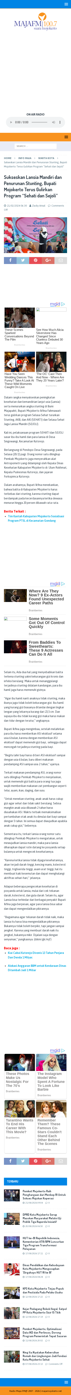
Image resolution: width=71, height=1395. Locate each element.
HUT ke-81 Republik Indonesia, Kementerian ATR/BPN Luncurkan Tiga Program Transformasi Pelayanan (43, 1243)
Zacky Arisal (38, 205)
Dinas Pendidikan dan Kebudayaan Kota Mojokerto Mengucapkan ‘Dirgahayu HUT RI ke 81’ (43, 1268)
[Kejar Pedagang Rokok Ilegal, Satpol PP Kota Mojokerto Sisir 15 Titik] (12, 1313)
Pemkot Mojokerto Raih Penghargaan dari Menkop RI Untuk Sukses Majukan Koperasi (44, 1194)
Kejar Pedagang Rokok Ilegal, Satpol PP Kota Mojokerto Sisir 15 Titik (45, 1310)
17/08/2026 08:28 (34, 1277)
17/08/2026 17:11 (34, 1253)
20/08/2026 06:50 (34, 1226)
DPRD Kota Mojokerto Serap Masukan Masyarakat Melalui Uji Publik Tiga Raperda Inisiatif (42, 1218)
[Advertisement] (35, 72)
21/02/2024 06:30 (17, 205)
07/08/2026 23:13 (34, 1364)
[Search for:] (35, 146)
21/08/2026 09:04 (34, 1203)
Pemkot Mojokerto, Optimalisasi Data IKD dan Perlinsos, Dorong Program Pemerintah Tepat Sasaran (45, 1332)
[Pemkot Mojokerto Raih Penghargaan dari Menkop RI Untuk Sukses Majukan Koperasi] (12, 1195)
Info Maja (24, 158)
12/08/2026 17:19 (34, 1317)
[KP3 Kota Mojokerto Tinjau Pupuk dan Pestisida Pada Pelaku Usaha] (12, 1293)
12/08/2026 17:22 (34, 1297)
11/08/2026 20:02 (34, 1340)
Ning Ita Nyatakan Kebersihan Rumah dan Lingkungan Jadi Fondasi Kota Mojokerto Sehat (45, 1356)
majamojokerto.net (51, 1391)
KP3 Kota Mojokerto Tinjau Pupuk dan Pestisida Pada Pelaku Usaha (43, 1290)
